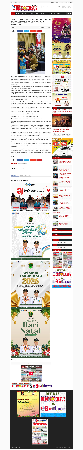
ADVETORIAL (57, 13)
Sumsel (70, 111)
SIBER (62, 2)
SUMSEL (43, 13)
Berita (13, 27)
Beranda (52, 2)
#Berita (19, 163)
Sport (64, 111)
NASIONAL (24, 13)
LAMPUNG (49, 13)
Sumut (54, 112)
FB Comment (15, 175)
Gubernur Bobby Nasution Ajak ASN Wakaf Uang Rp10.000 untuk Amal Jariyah (65, 189)
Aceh (53, 109)
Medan (54, 111)
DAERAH (31, 13)
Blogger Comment (25, 175)
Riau (62, 111)
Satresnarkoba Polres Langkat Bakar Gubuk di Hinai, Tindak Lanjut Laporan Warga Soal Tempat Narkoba (61, 129)
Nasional (59, 111)
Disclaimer (67, 2)
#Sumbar (24, 163)
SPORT (36, 13)
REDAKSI (57, 2)
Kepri (66, 109)
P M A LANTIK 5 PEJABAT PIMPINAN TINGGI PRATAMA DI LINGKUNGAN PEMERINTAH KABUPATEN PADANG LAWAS (61, 210)
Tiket (71, 2)
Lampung (70, 109)
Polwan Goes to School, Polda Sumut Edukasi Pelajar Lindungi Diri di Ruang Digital (65, 202)
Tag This (14, 163)
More (68, 13)
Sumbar (66, 111)
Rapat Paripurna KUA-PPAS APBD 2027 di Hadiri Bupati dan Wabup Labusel (64, 183)
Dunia (60, 109)
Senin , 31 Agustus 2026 (15, 2)
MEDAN (17, 13)
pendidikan (58, 112)
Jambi (63, 109)
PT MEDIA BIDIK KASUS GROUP (65, 447)
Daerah (57, 109)
